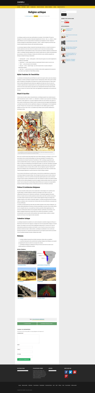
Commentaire (20, 333)
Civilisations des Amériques (38, 319)
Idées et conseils (24, 385)
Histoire (35, 16)
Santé (56, 385)
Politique (59, 385)
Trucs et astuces (36, 385)
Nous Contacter (67, 385)
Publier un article (73, 385)
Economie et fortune (48, 385)
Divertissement (42, 385)
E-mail (19, 349)
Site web (19, 354)
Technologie (30, 385)
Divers (63, 385)
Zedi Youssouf (29, 16)
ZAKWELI (20, 2)
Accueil (20, 385)
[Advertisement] (37, 28)
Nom (18, 344)
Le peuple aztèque (28, 323)
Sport (54, 385)
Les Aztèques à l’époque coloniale (46, 323)
